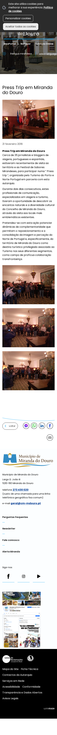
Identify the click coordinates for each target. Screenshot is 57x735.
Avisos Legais (10, 698)
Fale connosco (10, 540)
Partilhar (50, 426)
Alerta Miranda (11, 551)
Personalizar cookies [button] (18, 18)
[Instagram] (23, 576)
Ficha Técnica (29, 669)
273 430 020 (20, 490)
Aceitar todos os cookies (20, 26)
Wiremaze (49, 708)
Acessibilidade (30, 658)
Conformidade (31, 687)
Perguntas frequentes (15, 517)
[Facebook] (8, 576)
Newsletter (8, 528)
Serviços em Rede (13, 681)
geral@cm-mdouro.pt (26, 503)
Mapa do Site (10, 669)
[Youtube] (39, 576)
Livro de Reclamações (12, 659)
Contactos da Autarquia (17, 675)
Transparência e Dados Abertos (22, 692)
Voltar (12, 426)
